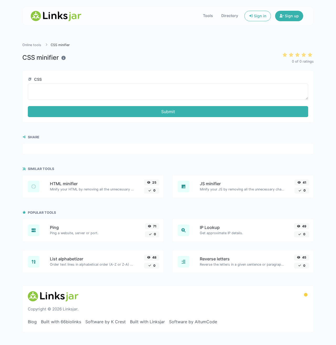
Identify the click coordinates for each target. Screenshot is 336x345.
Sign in (259, 16)
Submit (168, 111)
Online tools (31, 45)
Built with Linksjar (147, 321)
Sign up (291, 16)
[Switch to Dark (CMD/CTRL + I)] (305, 294)
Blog (32, 321)
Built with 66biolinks (61, 321)
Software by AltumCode (193, 321)
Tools (208, 15)
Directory (229, 15)
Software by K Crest (105, 321)
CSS (37, 79)
